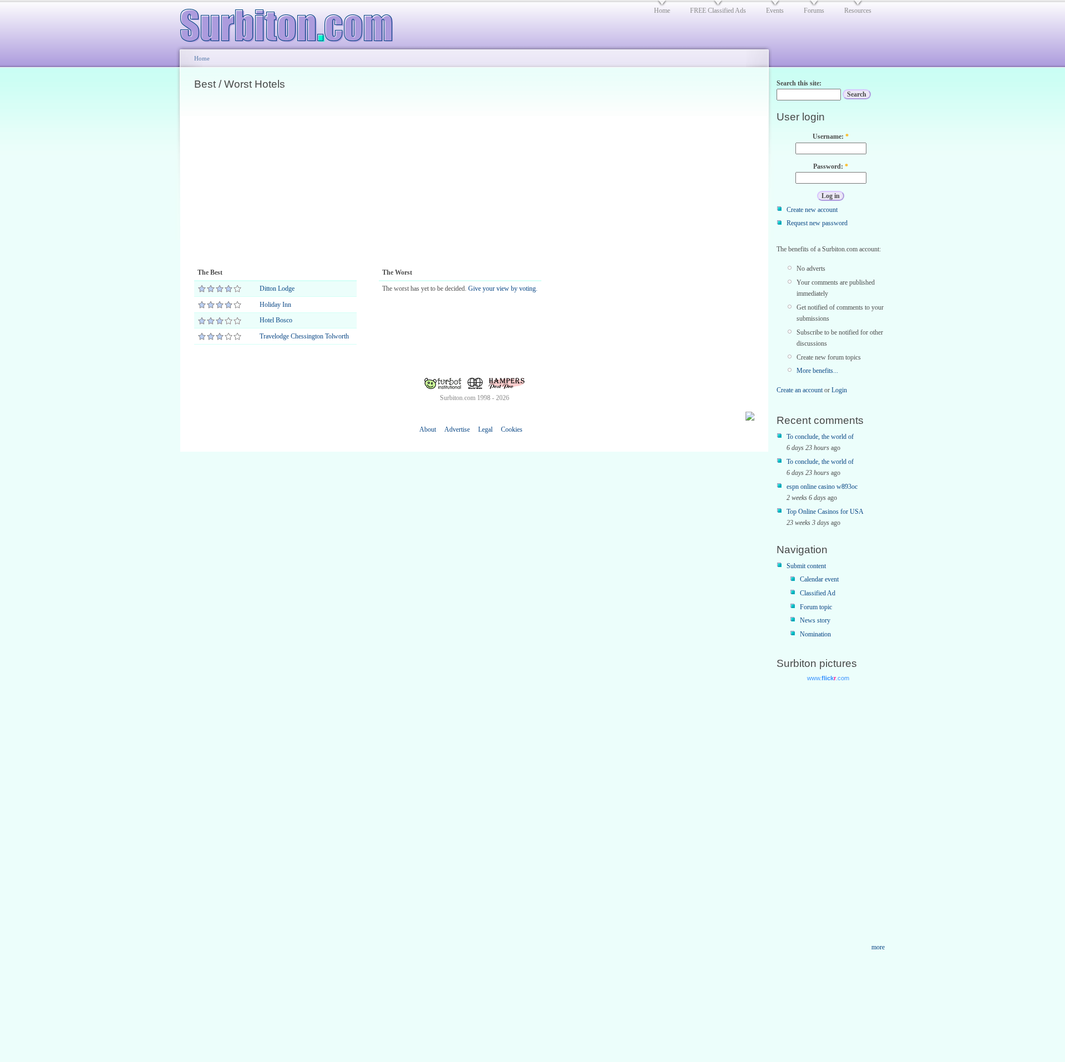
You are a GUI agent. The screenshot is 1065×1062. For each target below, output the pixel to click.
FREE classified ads (718, 10)
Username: (831, 136)
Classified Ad (817, 593)
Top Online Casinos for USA (825, 511)
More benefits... (817, 371)
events (775, 10)
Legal (485, 429)
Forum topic (816, 607)
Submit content (806, 566)
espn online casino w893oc (822, 486)
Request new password (817, 223)
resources (857, 10)
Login (839, 390)
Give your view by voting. (502, 288)
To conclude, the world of (820, 437)
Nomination (815, 634)
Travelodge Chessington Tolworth (304, 336)
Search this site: (799, 83)
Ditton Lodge (277, 288)
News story (815, 620)
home (662, 10)
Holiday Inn (275, 305)
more (878, 947)
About (427, 429)
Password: (830, 166)
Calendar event (819, 579)
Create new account (812, 210)
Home (202, 58)
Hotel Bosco (276, 320)
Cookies (512, 429)
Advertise (457, 429)
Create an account (800, 390)
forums (814, 10)
